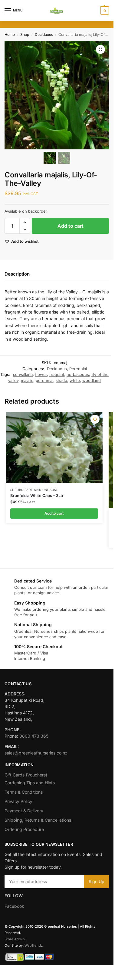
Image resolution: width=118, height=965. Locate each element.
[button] (104, 10)
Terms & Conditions (24, 792)
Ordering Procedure (24, 829)
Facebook (14, 906)
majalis (27, 380)
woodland (91, 380)
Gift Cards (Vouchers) (26, 774)
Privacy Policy (18, 801)
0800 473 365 (33, 736)
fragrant (56, 374)
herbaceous (78, 374)
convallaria (23, 374)
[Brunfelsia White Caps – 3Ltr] (54, 447)
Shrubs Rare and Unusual (34, 490)
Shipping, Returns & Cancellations (38, 820)
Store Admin (15, 939)
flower (41, 374)
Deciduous (44, 34)
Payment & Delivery (24, 810)
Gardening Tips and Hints (30, 782)
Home (10, 34)
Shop (24, 34)
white (75, 380)
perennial (44, 380)
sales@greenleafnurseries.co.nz (36, 752)
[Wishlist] (95, 419)
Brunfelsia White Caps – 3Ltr (37, 495)
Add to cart (70, 226)
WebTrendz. (34, 945)
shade (61, 380)
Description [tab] (17, 274)
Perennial (78, 368)
